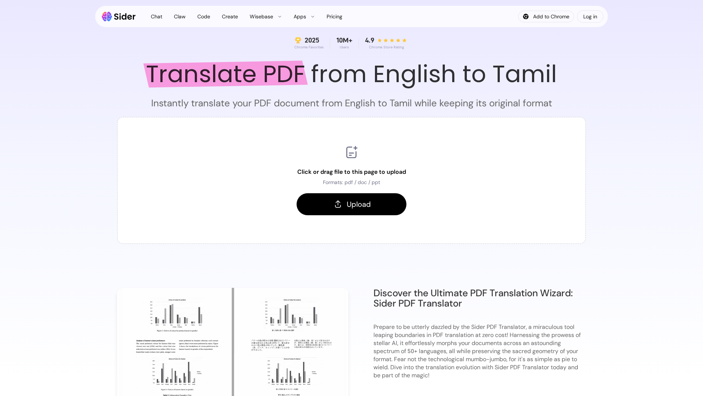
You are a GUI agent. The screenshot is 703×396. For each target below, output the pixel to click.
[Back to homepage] (118, 16)
